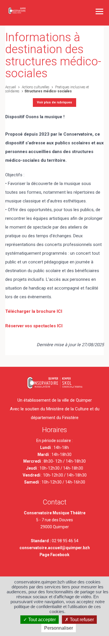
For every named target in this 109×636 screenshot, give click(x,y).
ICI (59, 311)
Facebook (59, 554)
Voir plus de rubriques (54, 102)
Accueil (10, 87)
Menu (99, 11)
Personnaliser (58, 628)
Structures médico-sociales (48, 91)
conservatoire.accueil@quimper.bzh (54, 547)
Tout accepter (41, 619)
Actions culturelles (35, 87)
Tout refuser (81, 619)
